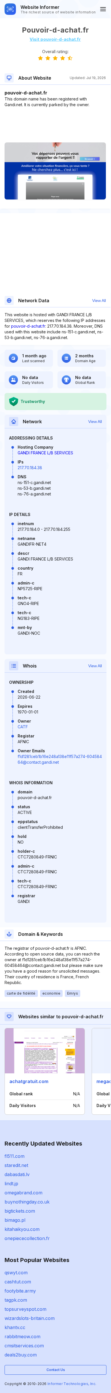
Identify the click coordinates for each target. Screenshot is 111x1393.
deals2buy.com (21, 1355)
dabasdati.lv (17, 1174)
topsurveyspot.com (25, 1309)
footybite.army (20, 1291)
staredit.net (16, 1165)
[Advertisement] (55, 125)
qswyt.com (16, 1272)
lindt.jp (11, 1183)
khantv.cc (15, 1327)
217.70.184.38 (30, 467)
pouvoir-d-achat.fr (28, 326)
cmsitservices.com (24, 1345)
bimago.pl (15, 1220)
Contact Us (55, 1370)
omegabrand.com (23, 1193)
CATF (23, 726)
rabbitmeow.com (22, 1336)
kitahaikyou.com (22, 1229)
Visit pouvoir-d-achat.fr (55, 39)
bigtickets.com (20, 1211)
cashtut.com (18, 1282)
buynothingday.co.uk (27, 1202)
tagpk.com (16, 1300)
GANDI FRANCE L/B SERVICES (45, 452)
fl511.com (14, 1156)
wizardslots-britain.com (30, 1318)
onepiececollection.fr (27, 1238)
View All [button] (99, 300)
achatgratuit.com (28, 1081)
